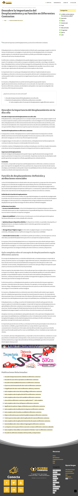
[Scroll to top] (75, 491)
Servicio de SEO (69, 471)
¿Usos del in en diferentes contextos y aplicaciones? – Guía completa (24, 400)
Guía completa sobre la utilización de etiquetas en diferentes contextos (24, 409)
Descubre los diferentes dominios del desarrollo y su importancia (22, 432)
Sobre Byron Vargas (70, 469)
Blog (54, 461)
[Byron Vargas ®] (7, 2)
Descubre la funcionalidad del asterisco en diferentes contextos (22, 382)
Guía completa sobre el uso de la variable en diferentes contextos (23, 397)
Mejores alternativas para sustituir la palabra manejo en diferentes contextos (26, 415)
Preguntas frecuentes (58, 459)
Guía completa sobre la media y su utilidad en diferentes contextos (23, 412)
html (54, 484)
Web (54, 463)
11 (44, 478)
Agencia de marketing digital (16, 20)
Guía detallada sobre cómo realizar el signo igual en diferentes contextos (25, 424)
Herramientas (56, 457)
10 (43, 478)
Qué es (54, 490)
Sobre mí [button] (65, 2)
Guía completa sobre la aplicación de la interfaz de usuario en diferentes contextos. (27, 421)
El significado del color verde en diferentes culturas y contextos (22, 388)
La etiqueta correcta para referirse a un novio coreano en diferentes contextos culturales (29, 427)
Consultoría (68, 477)
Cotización (73, 2)
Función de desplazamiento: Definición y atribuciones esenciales (23, 100)
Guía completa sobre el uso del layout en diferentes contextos (22, 403)
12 (45, 478)
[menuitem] (49, 2)
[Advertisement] (29, 31)
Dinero (55, 480)
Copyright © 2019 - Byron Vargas (39, 474)
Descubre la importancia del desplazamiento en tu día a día (22, 98)
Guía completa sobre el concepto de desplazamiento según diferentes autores (32, 102)
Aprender (55, 478)
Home (3, 7)
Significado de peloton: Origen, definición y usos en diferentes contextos (25, 406)
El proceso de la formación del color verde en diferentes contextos (23, 385)
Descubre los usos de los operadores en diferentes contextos (21, 379)
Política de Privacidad (44, 475)
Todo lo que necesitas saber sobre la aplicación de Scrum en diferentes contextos (27, 418)
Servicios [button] (49, 2)
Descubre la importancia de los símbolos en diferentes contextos (23, 376)
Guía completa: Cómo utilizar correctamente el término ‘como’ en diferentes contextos (29, 430)
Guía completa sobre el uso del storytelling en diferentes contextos (23, 391)
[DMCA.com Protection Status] (69, 479)
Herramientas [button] (57, 2)
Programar (56, 488)
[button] (7, 483)
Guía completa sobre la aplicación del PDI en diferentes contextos (23, 394)
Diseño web (56, 482)
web (6, 7)
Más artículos (56, 486)
